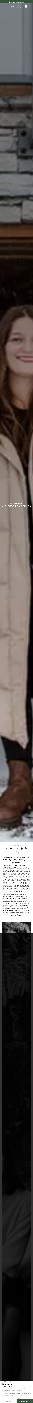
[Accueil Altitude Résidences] (16, 7)
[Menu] (3, 5)
